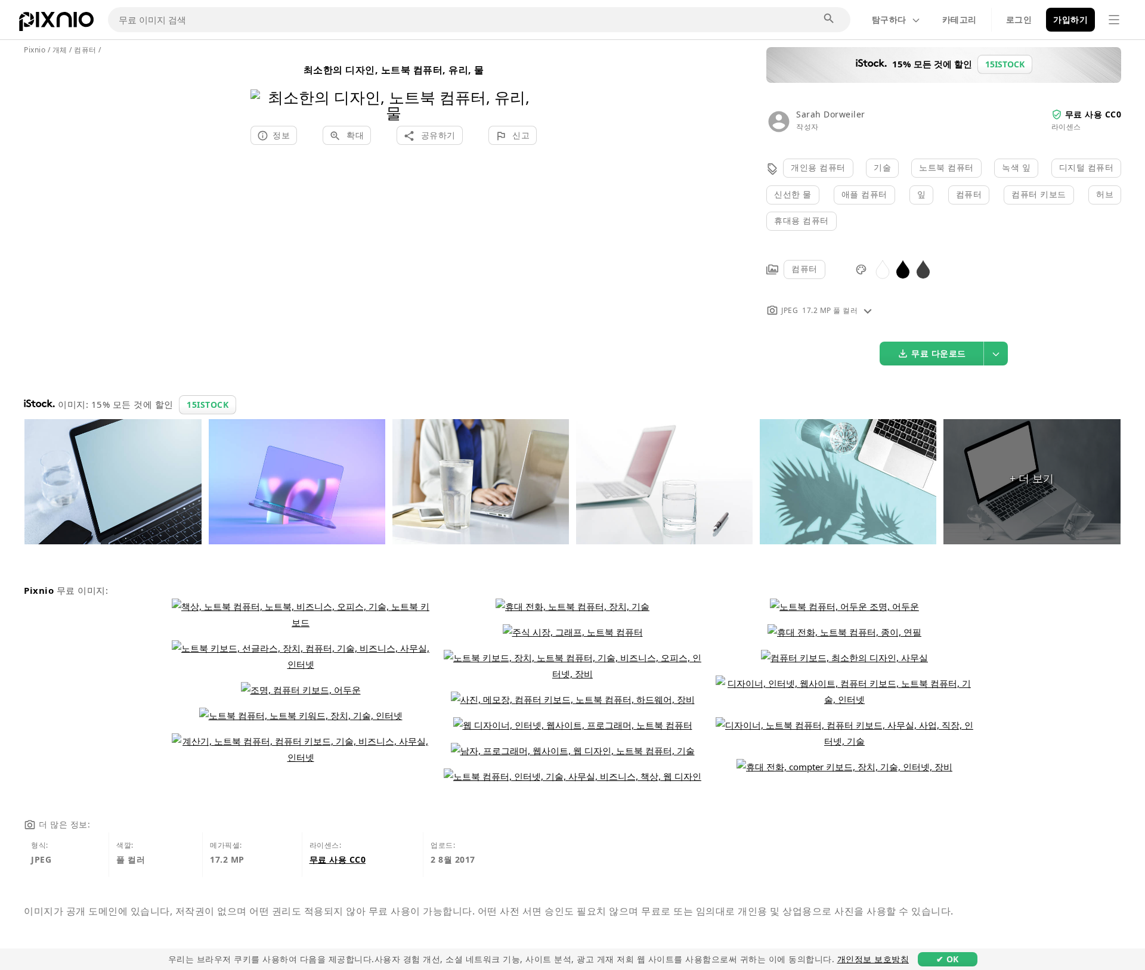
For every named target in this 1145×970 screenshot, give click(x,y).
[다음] (523, 90)
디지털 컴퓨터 (1086, 167)
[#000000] (903, 268)
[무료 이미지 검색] (829, 19)
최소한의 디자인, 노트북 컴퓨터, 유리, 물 (394, 69)
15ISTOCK (207, 404)
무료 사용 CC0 (1093, 114)
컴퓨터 (969, 194)
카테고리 (959, 19)
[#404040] (923, 268)
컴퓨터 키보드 (1038, 194)
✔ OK (947, 959)
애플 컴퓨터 (864, 194)
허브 (1104, 194)
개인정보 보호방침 (873, 959)
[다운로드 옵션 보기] (996, 353)
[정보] (867, 310)
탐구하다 (889, 19)
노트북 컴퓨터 (946, 167)
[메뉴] (1114, 20)
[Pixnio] (56, 24)
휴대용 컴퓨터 (801, 220)
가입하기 (1070, 19)
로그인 (1019, 19)
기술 (882, 167)
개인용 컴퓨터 (818, 167)
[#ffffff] (882, 268)
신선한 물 (793, 194)
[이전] (263, 90)
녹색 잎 (1016, 167)
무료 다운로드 (938, 353)
